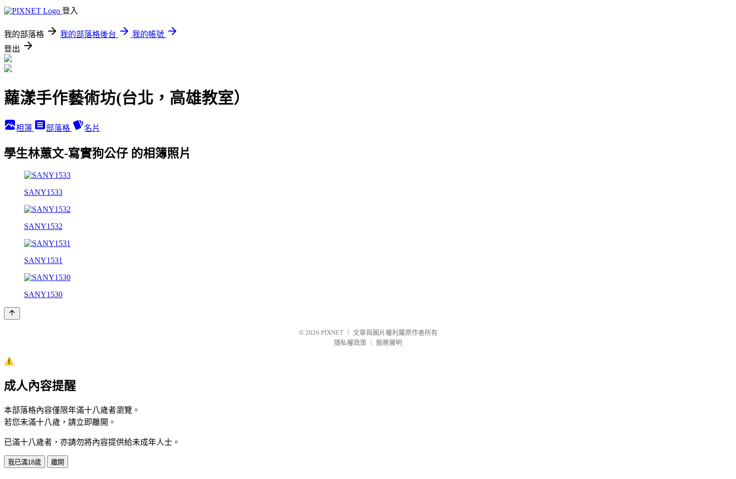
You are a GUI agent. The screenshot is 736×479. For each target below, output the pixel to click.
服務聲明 (389, 342)
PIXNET (332, 332)
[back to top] (12, 313)
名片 (92, 128)
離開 (57, 462)
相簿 (25, 128)
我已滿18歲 (24, 462)
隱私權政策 (350, 342)
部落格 (59, 128)
